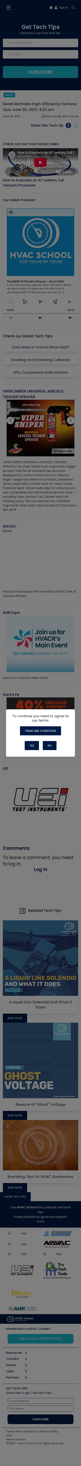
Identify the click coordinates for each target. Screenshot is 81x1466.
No (50, 745)
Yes (32, 745)
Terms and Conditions (40, 731)
